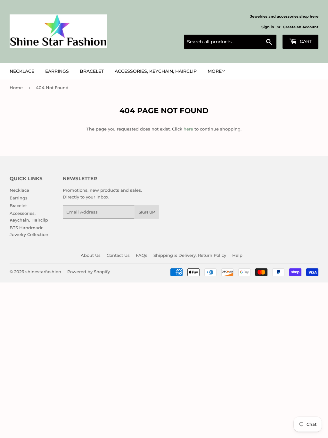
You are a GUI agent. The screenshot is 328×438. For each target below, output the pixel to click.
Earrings (57, 71)
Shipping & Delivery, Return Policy (189, 255)
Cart (305, 41)
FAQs (141, 255)
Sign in (267, 27)
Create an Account (300, 27)
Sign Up (147, 212)
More (215, 71)
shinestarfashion (43, 271)
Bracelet (92, 71)
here (188, 128)
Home (16, 87)
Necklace (22, 71)
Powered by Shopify (88, 271)
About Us (91, 255)
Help (237, 255)
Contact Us (118, 255)
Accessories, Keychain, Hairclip (156, 71)
